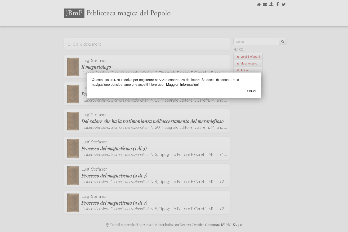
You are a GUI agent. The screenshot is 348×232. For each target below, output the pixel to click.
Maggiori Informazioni (182, 84)
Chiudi (251, 91)
